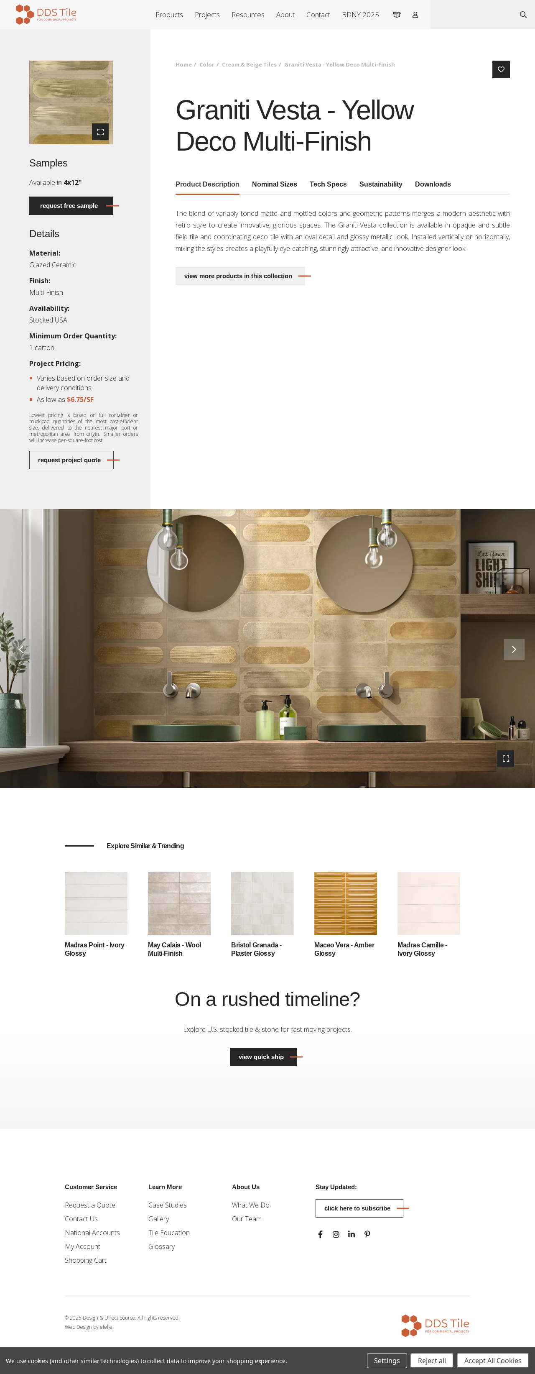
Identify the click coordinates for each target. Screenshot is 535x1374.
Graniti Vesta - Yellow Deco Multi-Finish (339, 64)
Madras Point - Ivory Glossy (95, 949)
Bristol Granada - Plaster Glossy (256, 949)
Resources (248, 14)
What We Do (251, 1205)
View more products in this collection (238, 275)
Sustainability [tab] (381, 184)
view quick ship (268, 1056)
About (285, 14)
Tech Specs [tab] (328, 184)
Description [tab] (207, 184)
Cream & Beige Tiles (249, 64)
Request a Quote (90, 1205)
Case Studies (167, 1205)
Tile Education (169, 1232)
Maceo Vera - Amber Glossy (344, 949)
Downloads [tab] (433, 184)
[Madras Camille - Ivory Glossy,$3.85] (428, 902)
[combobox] (471, 14)
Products (169, 14)
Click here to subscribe (357, 1208)
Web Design (78, 1327)
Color (206, 64)
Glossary (161, 1246)
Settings (387, 1360)
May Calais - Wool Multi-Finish (174, 949)
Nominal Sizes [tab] (274, 184)
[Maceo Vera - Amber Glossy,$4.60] (345, 902)
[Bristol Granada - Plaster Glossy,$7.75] (262, 902)
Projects (207, 14)
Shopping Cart (86, 1260)
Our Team (247, 1218)
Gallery (158, 1218)
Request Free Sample (69, 205)
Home (184, 64)
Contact (318, 14)
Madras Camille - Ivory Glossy (422, 949)
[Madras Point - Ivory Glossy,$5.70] (96, 902)
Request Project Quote (69, 459)
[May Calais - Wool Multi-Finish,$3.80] (179, 902)
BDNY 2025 (360, 14)
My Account (82, 1246)
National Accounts (92, 1232)
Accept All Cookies (493, 1360)
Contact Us (81, 1218)
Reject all (432, 1360)
